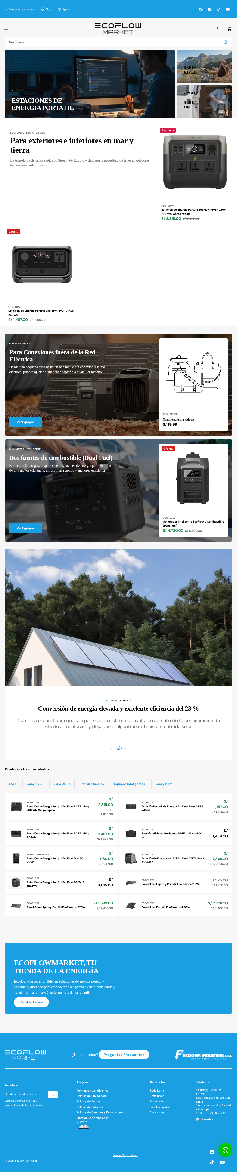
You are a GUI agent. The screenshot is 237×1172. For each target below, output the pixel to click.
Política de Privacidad (91, 1096)
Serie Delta (157, 1090)
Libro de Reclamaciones (92, 1118)
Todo (12, 784)
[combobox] (118, 42)
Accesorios (157, 1112)
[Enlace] (90, 84)
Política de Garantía (90, 1107)
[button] (6, 29)
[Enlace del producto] (195, 175)
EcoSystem (163, 784)
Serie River (157, 1096)
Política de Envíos (88, 1101)
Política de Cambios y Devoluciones (100, 1112)
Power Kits (157, 1101)
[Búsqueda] (226, 42)
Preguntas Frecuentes (124, 1054)
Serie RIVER (34, 784)
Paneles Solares (92, 784)
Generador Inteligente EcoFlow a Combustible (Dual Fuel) (193, 524)
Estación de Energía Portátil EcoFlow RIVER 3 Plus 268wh (41, 313)
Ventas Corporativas (125, 1155)
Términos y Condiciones (92, 1090)
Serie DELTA (62, 784)
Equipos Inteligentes (129, 784)
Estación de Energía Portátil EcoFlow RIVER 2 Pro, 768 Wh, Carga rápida (193, 212)
